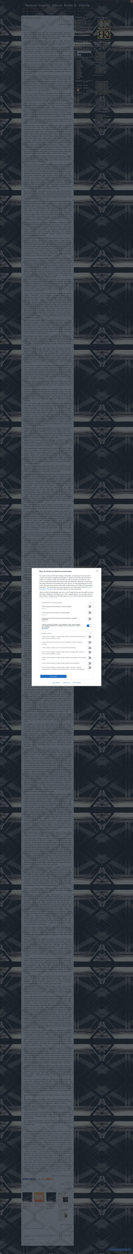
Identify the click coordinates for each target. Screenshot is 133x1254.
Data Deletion (56, 682)
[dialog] (66, 627)
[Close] (98, 571)
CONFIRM (53, 676)
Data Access (66, 682)
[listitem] (66, 602)
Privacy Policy (77, 682)
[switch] (89, 606)
